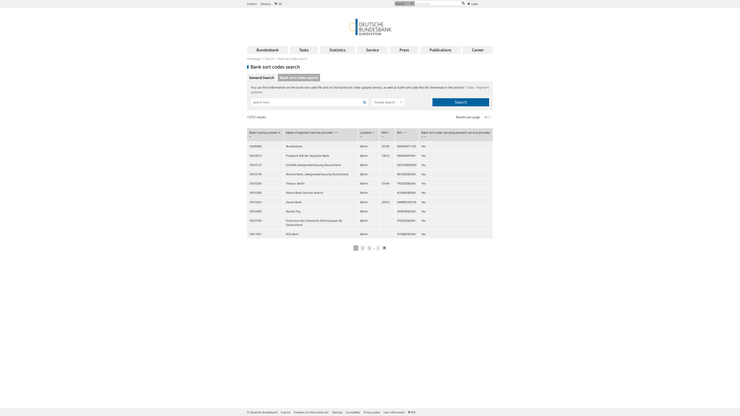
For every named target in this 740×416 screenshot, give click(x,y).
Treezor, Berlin (295, 183)
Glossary (265, 4)
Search (269, 58)
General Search (261, 77)
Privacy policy (372, 412)
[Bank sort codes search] (463, 3)
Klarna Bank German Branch (304, 193)
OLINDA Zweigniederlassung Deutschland (313, 165)
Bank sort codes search (292, 58)
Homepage (254, 58)
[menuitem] (267, 50)
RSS (413, 412)
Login (474, 4)
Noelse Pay (293, 211)
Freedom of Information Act (311, 412)
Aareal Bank (294, 202)
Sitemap (337, 412)
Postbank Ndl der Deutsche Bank (307, 156)
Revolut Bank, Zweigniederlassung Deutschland (317, 174)
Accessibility (353, 412)
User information (394, 412)
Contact (252, 4)
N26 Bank (292, 234)
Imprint (285, 412)
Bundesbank (294, 146)
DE (280, 4)
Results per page (468, 117)
